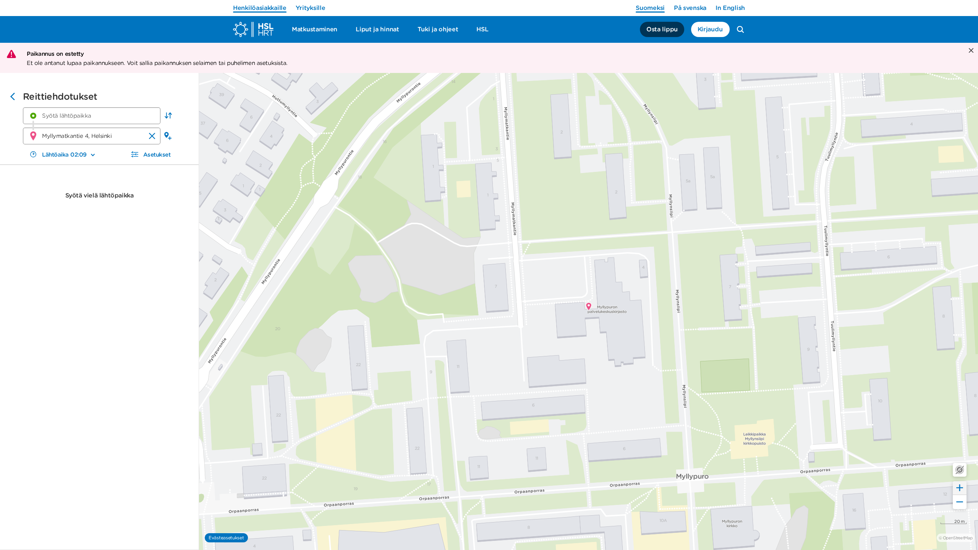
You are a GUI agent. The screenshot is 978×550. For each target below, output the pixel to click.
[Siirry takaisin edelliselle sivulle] (12, 97)
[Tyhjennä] (152, 136)
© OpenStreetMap (955, 537)
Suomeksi (650, 7)
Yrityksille (310, 7)
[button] (168, 115)
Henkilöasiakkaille (260, 7)
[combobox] (91, 115)
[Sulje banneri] (970, 51)
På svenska (690, 7)
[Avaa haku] (740, 29)
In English (730, 7)
